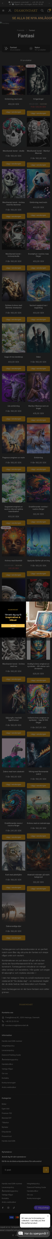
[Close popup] (48, 1216)
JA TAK (13, 626)
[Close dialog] (50, 603)
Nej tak (13, 628)
